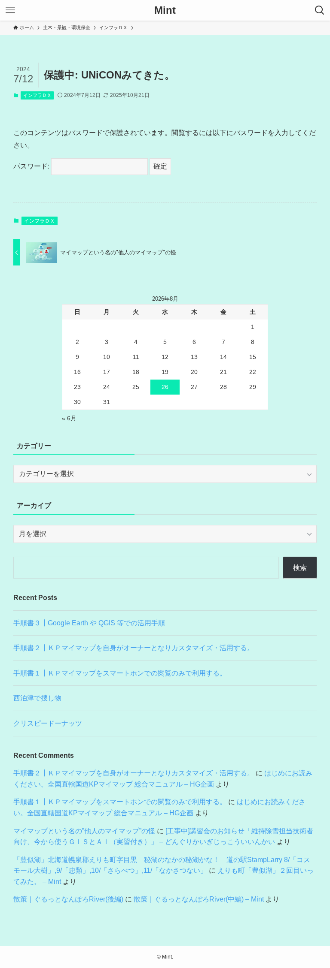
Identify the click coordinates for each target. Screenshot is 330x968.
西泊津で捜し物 (37, 698)
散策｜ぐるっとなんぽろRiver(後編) (68, 899)
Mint (165, 10)
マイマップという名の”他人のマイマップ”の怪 (84, 831)
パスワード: (32, 166)
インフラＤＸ (37, 95)
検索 (300, 567)
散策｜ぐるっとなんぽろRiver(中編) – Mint (199, 899)
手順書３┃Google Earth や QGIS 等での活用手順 (89, 623)
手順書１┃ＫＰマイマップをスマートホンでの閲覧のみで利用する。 (119, 673)
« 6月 (69, 418)
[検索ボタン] (319, 10)
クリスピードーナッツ (47, 723)
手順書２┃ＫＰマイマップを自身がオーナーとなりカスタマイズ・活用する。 (133, 647)
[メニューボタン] (10, 10)
